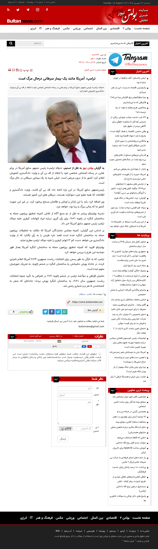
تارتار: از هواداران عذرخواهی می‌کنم (130, 169)
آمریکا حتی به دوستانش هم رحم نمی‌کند (127, 352)
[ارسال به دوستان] (13, 69)
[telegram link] (58, 311)
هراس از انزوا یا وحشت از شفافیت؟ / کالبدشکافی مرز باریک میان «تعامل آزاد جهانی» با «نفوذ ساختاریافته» (128, 280)
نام (97, 388)
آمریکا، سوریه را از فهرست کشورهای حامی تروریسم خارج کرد (129, 177)
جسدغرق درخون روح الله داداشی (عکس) (131, 489)
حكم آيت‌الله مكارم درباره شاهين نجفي (128, 427)
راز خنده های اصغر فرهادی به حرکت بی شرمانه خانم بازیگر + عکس (128, 460)
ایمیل (96, 394)
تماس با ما (50, 2)
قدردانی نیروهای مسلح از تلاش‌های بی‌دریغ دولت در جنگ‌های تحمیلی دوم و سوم (127, 159)
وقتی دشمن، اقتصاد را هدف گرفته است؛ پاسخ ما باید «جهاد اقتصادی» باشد (128, 134)
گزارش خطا (93, 310)
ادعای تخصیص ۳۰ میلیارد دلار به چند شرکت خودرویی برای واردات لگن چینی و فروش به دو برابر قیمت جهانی (128, 319)
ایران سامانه (129, 541)
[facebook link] (52, 311)
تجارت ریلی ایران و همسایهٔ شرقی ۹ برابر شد (128, 379)
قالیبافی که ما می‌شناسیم (122, 43)
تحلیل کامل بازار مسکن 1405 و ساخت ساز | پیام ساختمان (129, 244)
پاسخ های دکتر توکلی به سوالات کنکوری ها (128, 498)
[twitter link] (45, 311)
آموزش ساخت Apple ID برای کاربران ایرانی (129, 450)
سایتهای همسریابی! (137, 432)
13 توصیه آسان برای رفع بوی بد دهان (129, 417)
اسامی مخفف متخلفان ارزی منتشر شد (128, 299)
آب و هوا (11, 2)
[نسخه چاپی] (9, 69)
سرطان (82, 294)
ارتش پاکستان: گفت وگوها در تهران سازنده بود (129, 80)
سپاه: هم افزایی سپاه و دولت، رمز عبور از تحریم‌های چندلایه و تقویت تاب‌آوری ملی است (128, 212)
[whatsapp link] (64, 311)
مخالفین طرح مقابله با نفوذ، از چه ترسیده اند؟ (130, 110)
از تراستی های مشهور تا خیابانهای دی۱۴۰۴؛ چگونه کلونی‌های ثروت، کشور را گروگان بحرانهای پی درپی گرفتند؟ (128, 188)
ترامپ (89, 294)
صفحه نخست (142, 28)
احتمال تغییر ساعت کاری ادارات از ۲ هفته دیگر (129, 331)
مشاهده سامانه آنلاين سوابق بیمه (131, 422)
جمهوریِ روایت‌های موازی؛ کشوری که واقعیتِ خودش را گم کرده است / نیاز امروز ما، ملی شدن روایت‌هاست (129, 256)
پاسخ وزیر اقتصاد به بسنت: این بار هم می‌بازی (128, 90)
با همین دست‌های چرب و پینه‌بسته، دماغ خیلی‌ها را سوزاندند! (130, 360)
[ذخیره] (17, 70)
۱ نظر (93, 58)
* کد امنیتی (96, 429)
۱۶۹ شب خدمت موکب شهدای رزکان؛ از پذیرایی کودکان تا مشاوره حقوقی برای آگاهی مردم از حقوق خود (128, 122)
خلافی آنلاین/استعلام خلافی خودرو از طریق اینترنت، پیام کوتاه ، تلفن (129, 479)
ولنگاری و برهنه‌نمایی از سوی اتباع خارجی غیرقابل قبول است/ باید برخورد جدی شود (129, 145)
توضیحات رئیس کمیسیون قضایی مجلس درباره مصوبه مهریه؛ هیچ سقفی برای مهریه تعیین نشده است (127, 342)
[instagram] (38, 10)
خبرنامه (21, 2)
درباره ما (39, 2)
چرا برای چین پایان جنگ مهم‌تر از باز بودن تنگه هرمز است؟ (129, 369)
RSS (58, 531)
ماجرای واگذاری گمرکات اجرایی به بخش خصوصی (128, 292)
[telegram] (28, 9)
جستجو (113, 531)
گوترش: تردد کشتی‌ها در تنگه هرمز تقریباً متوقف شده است (130, 200)
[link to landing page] (132, 15)
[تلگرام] (129, 59)
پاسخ (55, 346)
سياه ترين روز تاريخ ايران (134, 265)
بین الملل (88, 70)
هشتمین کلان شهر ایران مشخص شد (129, 397)
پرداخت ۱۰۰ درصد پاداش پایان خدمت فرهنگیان (129, 469)
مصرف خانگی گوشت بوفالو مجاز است (129, 270)
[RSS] (9, 10)
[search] (11, 43)
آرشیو (122, 531)
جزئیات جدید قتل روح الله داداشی (131, 443)
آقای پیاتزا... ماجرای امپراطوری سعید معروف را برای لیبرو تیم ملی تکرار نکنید (128, 307)
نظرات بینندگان (98, 336)
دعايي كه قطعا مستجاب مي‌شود (131, 437)
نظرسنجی (91, 531)
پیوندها (30, 2)
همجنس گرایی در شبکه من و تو (131, 411)
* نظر (97, 403)
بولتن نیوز (88, 168)
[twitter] (18, 10)
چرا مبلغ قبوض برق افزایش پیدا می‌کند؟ (128, 97)
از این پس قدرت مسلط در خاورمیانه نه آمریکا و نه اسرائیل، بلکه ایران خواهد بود (128, 224)
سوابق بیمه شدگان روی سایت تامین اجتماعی (130, 404)
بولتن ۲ (127, 28)
